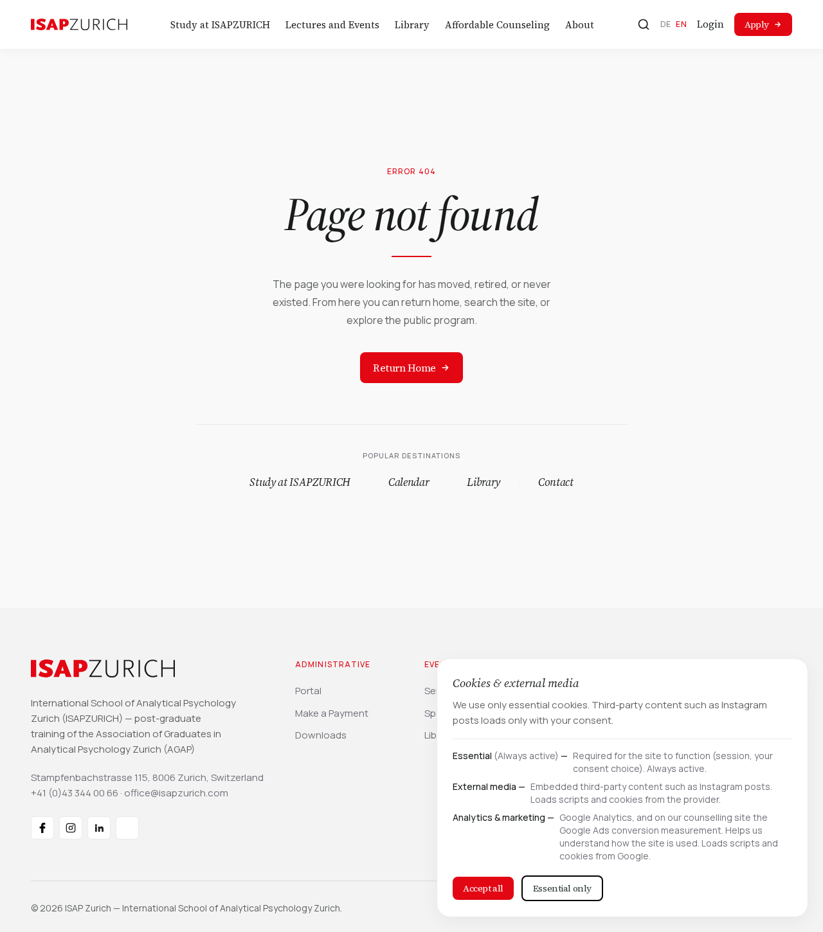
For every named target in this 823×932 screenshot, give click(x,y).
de (665, 24)
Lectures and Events (332, 24)
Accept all (483, 888)
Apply (757, 24)
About (579, 24)
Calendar (408, 482)
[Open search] (643, 24)
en (681, 24)
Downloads (321, 735)
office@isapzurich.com (176, 793)
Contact (556, 482)
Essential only (562, 888)
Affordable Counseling (497, 24)
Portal (308, 690)
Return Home (404, 368)
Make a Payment (331, 713)
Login (710, 24)
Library (412, 24)
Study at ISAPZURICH (220, 24)
